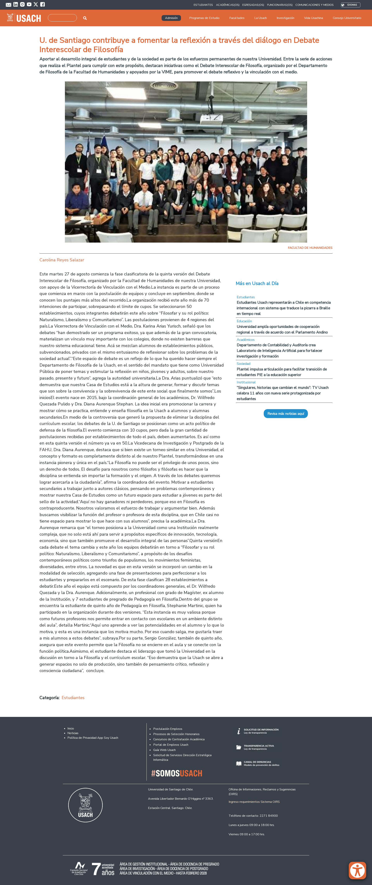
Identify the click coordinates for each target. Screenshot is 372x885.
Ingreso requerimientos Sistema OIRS (254, 802)
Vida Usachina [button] (313, 18)
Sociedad (243, 363)
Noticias (72, 733)
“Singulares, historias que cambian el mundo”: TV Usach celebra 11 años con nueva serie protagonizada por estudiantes (283, 393)
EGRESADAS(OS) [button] (253, 5)
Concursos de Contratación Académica (179, 739)
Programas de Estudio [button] (204, 18)
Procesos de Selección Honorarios (176, 734)
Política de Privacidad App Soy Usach (92, 738)
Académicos (246, 339)
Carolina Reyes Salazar (62, 260)
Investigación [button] (285, 18)
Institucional (246, 382)
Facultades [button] (237, 18)
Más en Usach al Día (257, 283)
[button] (359, 872)
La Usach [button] (260, 18)
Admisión (171, 18)
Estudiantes (73, 698)
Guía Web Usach (164, 750)
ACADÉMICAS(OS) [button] (227, 5)
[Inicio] (25, 18)
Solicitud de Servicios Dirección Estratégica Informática (182, 757)
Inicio (70, 728)
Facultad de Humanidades (310, 248)
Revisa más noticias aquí (286, 413)
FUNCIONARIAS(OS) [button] (280, 5)
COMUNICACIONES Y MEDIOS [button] (314, 5)
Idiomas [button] (352, 4)
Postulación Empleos (167, 729)
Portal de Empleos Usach (170, 745)
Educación (244, 321)
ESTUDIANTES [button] (203, 5)
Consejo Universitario (347, 18)
